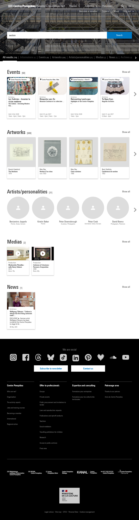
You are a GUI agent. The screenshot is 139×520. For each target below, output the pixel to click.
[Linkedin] (76, 358)
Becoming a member (14, 413)
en (130, 5)
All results (10, 57)
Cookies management (87, 512)
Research (43, 437)
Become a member (89, 11)
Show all (126, 71)
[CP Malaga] (69, 474)
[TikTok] (63, 358)
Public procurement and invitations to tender (53, 403)
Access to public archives (48, 443)
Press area (43, 448)
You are (127, 11)
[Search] (122, 6)
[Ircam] (37, 474)
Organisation (11, 397)
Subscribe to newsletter (51, 368)
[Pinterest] (88, 358)
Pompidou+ (107, 5)
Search (119, 35)
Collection (90, 5)
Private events (45, 397)
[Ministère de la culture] (69, 495)
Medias (101, 57)
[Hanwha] (125, 474)
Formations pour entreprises (81, 391)
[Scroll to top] (132, 513)
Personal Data (73, 512)
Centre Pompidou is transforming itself (48, 5)
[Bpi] (17, 474)
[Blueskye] (51, 358)
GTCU (65, 512)
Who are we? (11, 391)
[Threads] (38, 358)
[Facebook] (26, 358)
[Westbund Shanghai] (109, 474)
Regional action (12, 424)
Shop (117, 11)
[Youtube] (125, 358)
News (113, 57)
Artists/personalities (81, 57)
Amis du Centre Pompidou (114, 397)
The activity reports (13, 402)
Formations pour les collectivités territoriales (83, 398)
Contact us (88, 368)
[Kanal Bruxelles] (89, 474)
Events (44, 57)
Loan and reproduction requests (50, 410)
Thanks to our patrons (112, 391)
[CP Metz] (54, 474)
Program (73, 5)
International (11, 419)
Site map (58, 512)
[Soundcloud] (113, 358)
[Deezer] (100, 358)
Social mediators (45, 426)
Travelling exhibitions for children (51, 432)
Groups (42, 391)
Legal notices (49, 512)
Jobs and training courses (16, 408)
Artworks (59, 57)
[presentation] (135, 94)
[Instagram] (13, 358)
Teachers (43, 421)
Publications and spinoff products (51, 416)
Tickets (105, 11)
